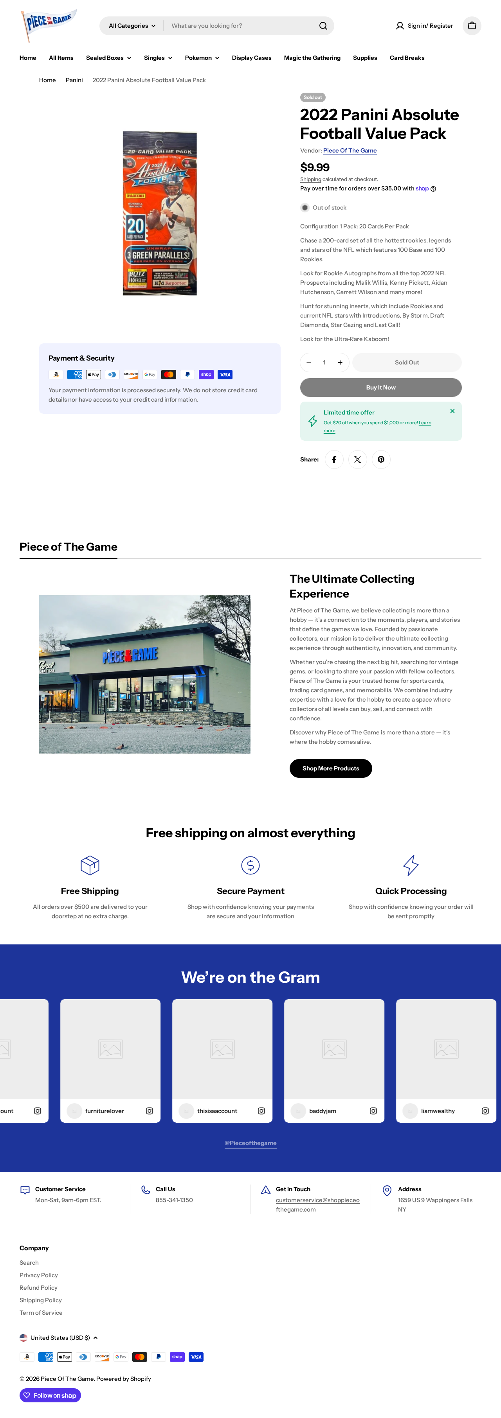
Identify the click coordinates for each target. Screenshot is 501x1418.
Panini (74, 80)
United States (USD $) (60, 1337)
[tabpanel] (250, 674)
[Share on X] (357, 459)
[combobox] (216, 25)
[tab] (68, 549)
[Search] (323, 26)
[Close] (452, 411)
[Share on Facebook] (334, 459)
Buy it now (381, 387)
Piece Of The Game (350, 150)
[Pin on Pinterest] (381, 459)
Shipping (310, 179)
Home (47, 80)
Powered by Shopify (123, 1378)
